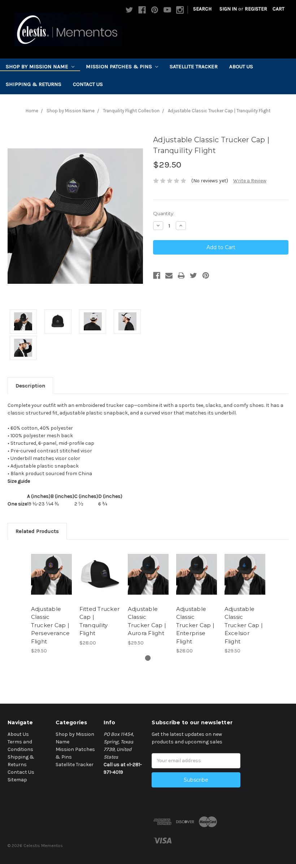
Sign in (228, 9)
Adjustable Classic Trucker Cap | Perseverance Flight (50, 625)
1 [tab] (148, 658)
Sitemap (17, 780)
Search (202, 9)
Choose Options (99, 583)
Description (30, 385)
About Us (241, 66)
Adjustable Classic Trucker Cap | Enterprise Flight (195, 625)
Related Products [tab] (37, 531)
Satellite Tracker (194, 66)
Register (256, 9)
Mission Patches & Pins (119, 66)
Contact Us (88, 84)
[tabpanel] (51, 601)
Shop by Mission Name (38, 66)
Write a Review (249, 181)
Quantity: (163, 213)
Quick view (51, 565)
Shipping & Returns (33, 84)
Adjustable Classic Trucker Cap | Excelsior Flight (244, 625)
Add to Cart (51, 583)
